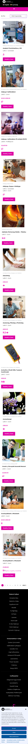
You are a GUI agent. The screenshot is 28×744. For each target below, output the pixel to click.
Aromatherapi (7, 419)
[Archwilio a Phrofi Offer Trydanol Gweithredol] (12, 354)
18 (20, 585)
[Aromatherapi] (14, 403)
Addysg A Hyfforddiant (8, 92)
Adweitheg (6, 275)
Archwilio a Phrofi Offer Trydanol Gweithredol (11, 371)
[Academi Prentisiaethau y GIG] (14, 32)
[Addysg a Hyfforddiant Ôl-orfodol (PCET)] (12, 123)
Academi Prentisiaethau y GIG (12, 48)
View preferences (14, 736)
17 (17, 585)
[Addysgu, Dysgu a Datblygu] (14, 170)
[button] (26, 709)
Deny (14, 732)
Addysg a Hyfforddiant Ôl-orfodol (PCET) (14, 139)
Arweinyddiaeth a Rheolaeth (10, 513)
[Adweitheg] (14, 259)
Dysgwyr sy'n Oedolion (15, 45)
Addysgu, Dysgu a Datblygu (11, 186)
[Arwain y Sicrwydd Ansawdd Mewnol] (13, 450)
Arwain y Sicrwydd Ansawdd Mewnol (14, 466)
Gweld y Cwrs (9, 59)
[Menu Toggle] (14, 8)
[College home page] (7, 1)
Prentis (22, 45)
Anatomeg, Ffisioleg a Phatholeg (13, 323)
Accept (14, 728)
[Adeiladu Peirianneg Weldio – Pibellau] (13, 216)
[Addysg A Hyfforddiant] (12, 76)
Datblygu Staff (6, 45)
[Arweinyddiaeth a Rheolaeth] (12, 497)
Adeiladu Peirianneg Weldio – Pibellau (14, 232)
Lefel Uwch (14, 136)
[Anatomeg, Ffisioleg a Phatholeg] (14, 307)
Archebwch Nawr (5, 89)
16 (15, 585)
